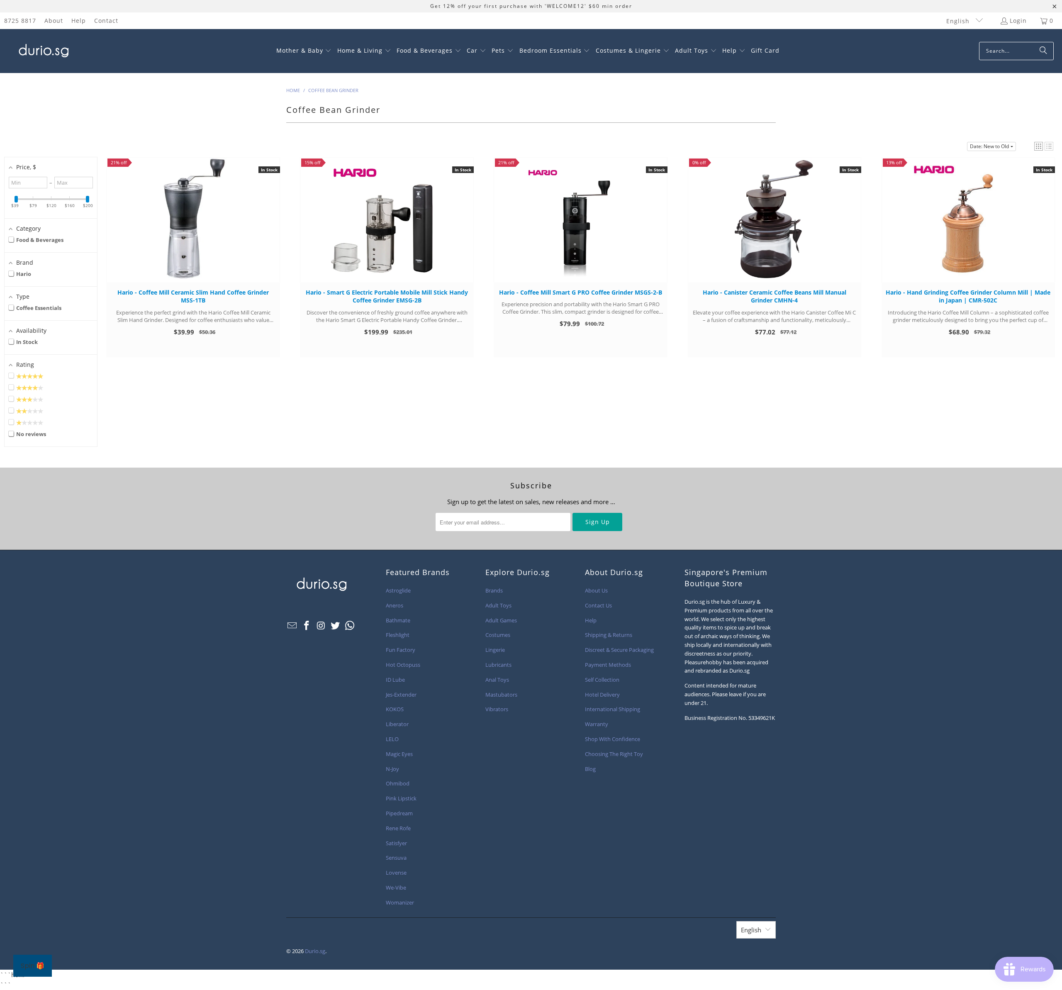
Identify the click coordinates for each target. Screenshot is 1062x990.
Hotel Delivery (602, 694)
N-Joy (392, 769)
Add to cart (193, 228)
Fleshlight (397, 635)
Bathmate (398, 620)
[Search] (1043, 51)
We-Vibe (396, 887)
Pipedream (399, 813)
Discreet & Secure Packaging (619, 649)
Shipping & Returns (608, 635)
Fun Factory (400, 649)
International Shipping (612, 709)
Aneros (394, 605)
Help (78, 20)
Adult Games (501, 620)
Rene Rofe (398, 828)
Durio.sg (315, 951)
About (53, 20)
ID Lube (395, 679)
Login (1018, 20)
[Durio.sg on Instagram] (321, 626)
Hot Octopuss (403, 664)
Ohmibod (397, 783)
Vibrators (496, 709)
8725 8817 (20, 20)
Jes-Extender (401, 694)
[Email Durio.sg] (292, 626)
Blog (590, 769)
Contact (106, 20)
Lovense (396, 872)
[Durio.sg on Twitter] (335, 626)
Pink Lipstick (401, 798)
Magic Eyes (399, 754)
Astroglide (398, 590)
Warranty (596, 724)
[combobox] (1016, 51)
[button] (304, 51)
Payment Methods (608, 664)
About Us (596, 590)
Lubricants (498, 664)
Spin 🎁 (32, 965)
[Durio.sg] (42, 51)
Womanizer (400, 902)
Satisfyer (396, 843)
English (959, 21)
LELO (392, 739)
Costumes (497, 635)
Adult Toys (498, 605)
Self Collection (602, 679)
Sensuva (396, 857)
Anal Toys (497, 679)
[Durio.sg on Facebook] (307, 626)
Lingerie (495, 649)
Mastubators (501, 694)
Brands (494, 590)
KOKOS (395, 709)
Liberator (397, 724)
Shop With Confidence (612, 739)
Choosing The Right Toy (614, 754)
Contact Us (598, 605)
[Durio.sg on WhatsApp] (350, 626)
